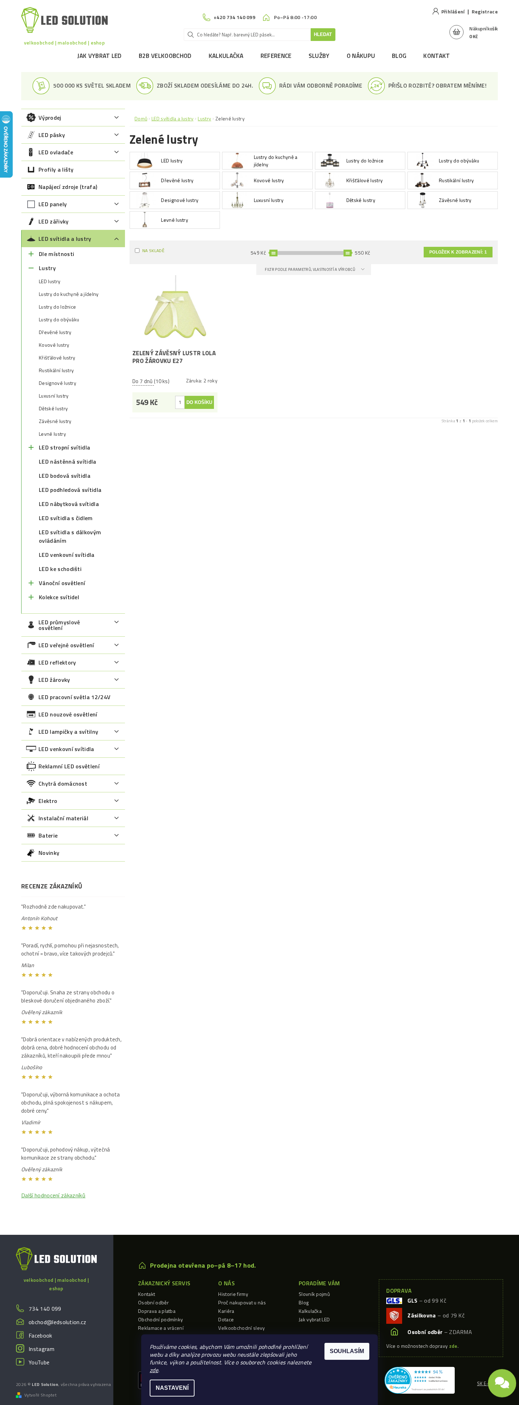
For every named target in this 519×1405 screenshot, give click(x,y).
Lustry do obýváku (59, 319)
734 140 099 (45, 1308)
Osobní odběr (153, 1302)
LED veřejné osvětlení (66, 645)
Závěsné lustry (55, 421)
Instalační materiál (63, 818)
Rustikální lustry (56, 370)
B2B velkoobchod (165, 55)
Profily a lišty (56, 169)
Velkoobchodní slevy (241, 1328)
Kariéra (226, 1311)
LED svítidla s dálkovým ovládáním (70, 536)
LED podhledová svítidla (70, 490)
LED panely (52, 204)
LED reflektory (57, 662)
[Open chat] (502, 1380)
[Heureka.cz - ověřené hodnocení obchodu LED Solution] (419, 1379)
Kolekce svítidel (59, 597)
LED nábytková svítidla (69, 504)
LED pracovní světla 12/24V (74, 697)
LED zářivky (53, 221)
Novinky (48, 853)
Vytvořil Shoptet (40, 1395)
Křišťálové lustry (57, 357)
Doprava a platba (156, 1311)
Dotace (226, 1319)
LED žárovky (54, 679)
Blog (399, 55)
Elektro (47, 801)
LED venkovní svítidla (67, 554)
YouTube (39, 1362)
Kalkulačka (226, 55)
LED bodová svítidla (64, 475)
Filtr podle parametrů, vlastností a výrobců (310, 269)
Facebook (40, 1335)
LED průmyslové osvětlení (59, 625)
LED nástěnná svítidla (67, 461)
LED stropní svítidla (64, 447)
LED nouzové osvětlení (67, 714)
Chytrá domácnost (62, 783)
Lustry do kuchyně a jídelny (69, 294)
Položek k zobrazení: (458, 252)
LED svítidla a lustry (64, 238)
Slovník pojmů (314, 1294)
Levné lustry (52, 433)
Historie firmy (233, 1294)
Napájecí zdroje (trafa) (67, 187)
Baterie (48, 835)
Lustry (47, 268)
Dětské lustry (53, 408)
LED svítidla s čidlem (66, 518)
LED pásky (51, 135)
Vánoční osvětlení (62, 583)
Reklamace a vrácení (161, 1328)
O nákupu (361, 55)
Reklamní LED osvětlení (69, 766)
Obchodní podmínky (160, 1319)
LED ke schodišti (60, 569)
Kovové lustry (54, 345)
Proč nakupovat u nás (242, 1302)
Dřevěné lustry (55, 332)
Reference (276, 55)
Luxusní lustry (53, 395)
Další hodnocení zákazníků (53, 1195)
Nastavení (172, 1388)
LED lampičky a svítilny (68, 731)
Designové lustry (57, 383)
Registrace (485, 11)
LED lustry (49, 281)
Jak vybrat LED (99, 55)
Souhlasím (347, 1351)
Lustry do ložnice (57, 306)
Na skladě (153, 250)
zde (154, 1370)
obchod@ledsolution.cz (57, 1322)
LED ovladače (55, 152)
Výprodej (49, 117)
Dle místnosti (56, 254)
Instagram (41, 1349)
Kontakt (436, 55)
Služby (319, 55)
